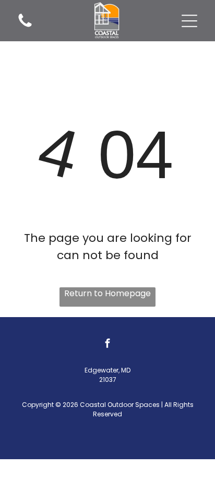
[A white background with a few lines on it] (25, 26)
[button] (189, 21)
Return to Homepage (107, 293)
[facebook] (107, 344)
